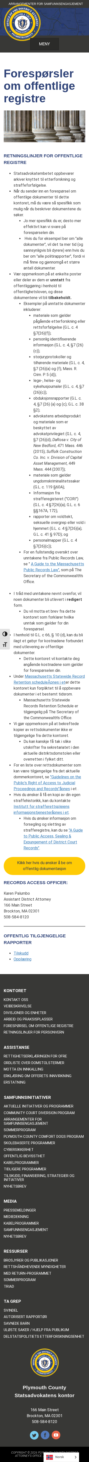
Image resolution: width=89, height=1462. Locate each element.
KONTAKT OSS (16, 1000)
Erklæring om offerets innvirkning (37, 1076)
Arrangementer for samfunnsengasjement (46, 4)
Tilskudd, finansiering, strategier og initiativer (39, 1178)
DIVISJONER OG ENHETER (25, 1013)
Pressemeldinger (20, 1210)
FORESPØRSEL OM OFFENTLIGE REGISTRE (38, 1026)
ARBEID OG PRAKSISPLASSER (28, 1019)
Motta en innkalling (23, 1069)
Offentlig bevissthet (24, 1156)
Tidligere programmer (25, 1169)
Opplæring (22, 959)
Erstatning (14, 1082)
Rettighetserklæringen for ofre (35, 1056)
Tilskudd (21, 953)
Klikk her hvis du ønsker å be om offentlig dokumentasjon (44, 865)
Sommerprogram (20, 1130)
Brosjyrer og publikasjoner (31, 1260)
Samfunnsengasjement (26, 1230)
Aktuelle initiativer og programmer (38, 1106)
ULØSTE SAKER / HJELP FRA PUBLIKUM (36, 1330)
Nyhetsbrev (15, 1186)
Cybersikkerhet (19, 1150)
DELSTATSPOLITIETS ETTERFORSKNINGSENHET (44, 1337)
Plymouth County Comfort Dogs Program (44, 1137)
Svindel (11, 1310)
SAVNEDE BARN (17, 1323)
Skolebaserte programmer (29, 1143)
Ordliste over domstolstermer (34, 1063)
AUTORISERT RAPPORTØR (25, 1317)
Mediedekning (16, 1217)
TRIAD (9, 1286)
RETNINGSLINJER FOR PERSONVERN (34, 1032)
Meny (44, 43)
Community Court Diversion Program (39, 1113)
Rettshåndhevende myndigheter (35, 1267)
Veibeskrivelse (18, 1006)
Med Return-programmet (27, 1273)
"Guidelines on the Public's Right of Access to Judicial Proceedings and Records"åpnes (47, 783)
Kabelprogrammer (21, 1163)
